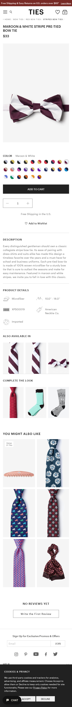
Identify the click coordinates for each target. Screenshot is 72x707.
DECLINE (45, 699)
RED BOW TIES (33, 19)
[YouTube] (36, 655)
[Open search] (11, 11)
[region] (36, 93)
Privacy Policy (40, 687)
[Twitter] (55, 655)
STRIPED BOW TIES (53, 19)
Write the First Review (36, 613)
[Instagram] (16, 655)
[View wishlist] (57, 11)
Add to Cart (36, 189)
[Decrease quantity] (7, 203)
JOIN (58, 643)
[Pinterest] (26, 655)
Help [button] (6, 664)
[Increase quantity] (27, 203)
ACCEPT (26, 699)
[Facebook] (46, 655)
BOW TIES (18, 19)
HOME (8, 19)
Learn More (66, 3)
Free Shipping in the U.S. (36, 214)
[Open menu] (5, 11)
